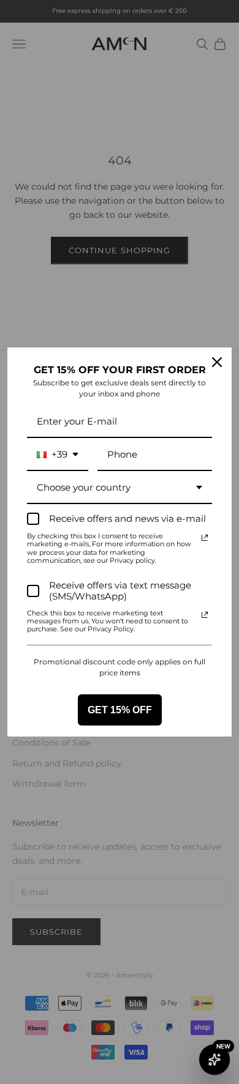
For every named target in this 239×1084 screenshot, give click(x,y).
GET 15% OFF (120, 710)
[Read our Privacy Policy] (204, 537)
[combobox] (57, 455)
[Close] (217, 362)
